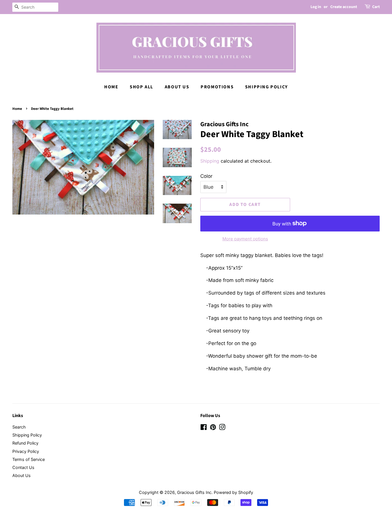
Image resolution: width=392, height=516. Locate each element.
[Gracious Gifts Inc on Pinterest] (213, 428)
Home (111, 87)
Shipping (209, 161)
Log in (316, 7)
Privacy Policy (25, 451)
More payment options (245, 239)
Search (19, 427)
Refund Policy (25, 443)
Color (206, 176)
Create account (343, 7)
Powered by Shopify (233, 492)
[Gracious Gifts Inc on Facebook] (203, 428)
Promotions (217, 87)
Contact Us (23, 467)
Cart (376, 7)
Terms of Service (28, 459)
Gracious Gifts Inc (194, 492)
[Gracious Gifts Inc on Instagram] (222, 428)
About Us (177, 87)
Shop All (141, 87)
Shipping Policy (266, 87)
